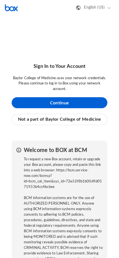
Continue (59, 103)
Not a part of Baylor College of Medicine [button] (59, 119)
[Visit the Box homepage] (11, 7)
